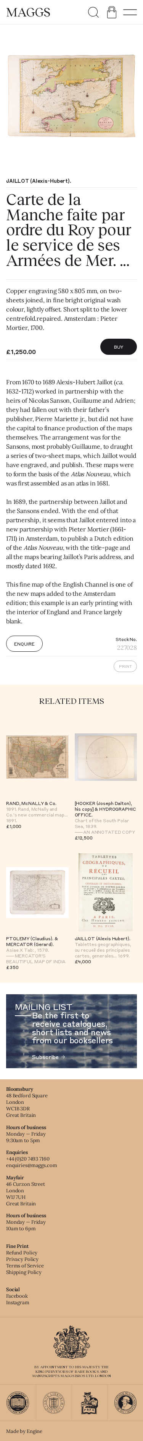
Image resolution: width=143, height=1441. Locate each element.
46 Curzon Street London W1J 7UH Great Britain (25, 1194)
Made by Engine (24, 1431)
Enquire (24, 644)
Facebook (17, 1296)
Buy (119, 347)
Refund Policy (21, 1252)
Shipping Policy (24, 1272)
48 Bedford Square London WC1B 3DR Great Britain (27, 1105)
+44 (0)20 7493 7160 (28, 1159)
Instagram (17, 1302)
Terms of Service (25, 1265)
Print (125, 666)
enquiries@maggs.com (31, 1165)
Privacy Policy (22, 1259)
